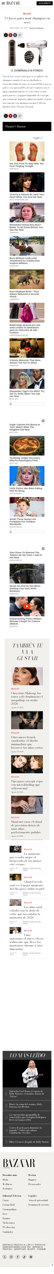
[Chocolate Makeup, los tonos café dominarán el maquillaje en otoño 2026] (27, 676)
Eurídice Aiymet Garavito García (32, 869)
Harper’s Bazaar (36, 28)
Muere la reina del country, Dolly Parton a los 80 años (25, 1105)
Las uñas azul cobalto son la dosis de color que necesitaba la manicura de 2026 (26, 912)
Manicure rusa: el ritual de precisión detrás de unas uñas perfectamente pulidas (26, 826)
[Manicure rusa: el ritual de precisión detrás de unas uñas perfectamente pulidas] (27, 805)
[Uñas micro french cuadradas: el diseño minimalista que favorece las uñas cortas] (27, 720)
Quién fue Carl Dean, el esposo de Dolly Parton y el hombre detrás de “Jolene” (26, 1094)
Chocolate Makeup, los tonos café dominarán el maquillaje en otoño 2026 (27, 698)
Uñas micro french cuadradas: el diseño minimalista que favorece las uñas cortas (27, 742)
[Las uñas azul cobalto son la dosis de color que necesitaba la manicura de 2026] (15, 902)
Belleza (27, 14)
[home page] (13, 3)
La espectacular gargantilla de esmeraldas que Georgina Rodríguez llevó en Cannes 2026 (27, 1117)
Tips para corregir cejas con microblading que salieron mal (27, 784)
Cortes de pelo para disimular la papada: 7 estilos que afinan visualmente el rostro (25, 1130)
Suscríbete (45, 3)
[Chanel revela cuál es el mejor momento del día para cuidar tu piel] (15, 877)
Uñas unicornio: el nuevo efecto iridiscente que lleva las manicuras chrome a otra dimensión (26, 942)
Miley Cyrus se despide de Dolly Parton (29, 1142)
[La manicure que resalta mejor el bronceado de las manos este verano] (15, 849)
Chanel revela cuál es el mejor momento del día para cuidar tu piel (27, 885)
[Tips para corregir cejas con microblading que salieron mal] (27, 764)
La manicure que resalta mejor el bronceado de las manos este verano (25, 858)
